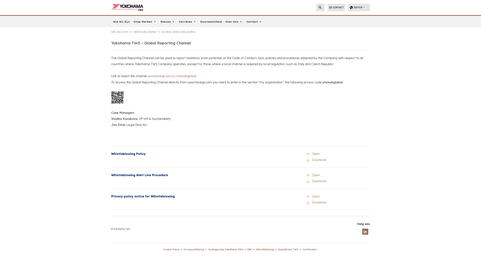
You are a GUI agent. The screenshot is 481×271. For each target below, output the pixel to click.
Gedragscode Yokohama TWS (225, 249)
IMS (249, 249)
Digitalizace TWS (288, 249)
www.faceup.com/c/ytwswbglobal (171, 76)
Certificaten (309, 249)
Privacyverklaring (194, 249)
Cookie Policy (171, 249)
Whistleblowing (144, 31)
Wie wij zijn (119, 31)
